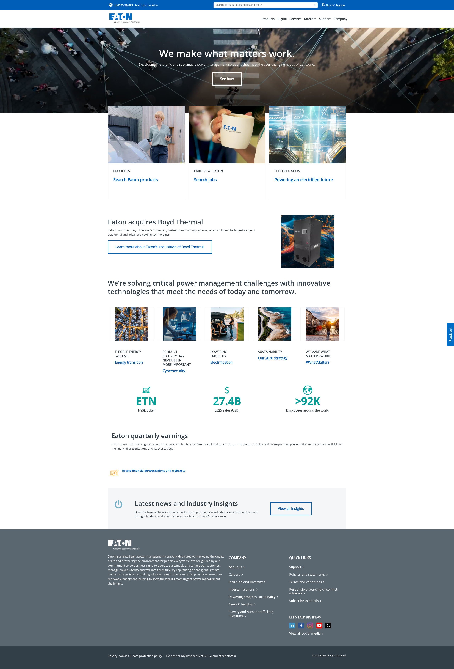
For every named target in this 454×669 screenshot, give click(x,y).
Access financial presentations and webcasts (153, 471)
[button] (450, 334)
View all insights (291, 508)
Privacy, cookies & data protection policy (135, 656)
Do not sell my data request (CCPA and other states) (201, 656)
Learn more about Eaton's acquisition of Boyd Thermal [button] (159, 247)
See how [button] (227, 78)
